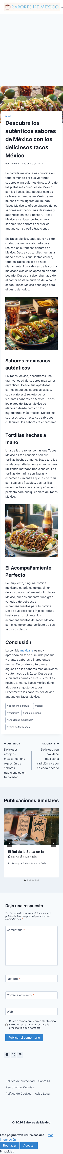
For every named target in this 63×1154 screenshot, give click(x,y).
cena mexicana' (32, 713)
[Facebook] (7, 1055)
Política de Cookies (18, 1093)
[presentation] (31, 826)
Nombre (13, 978)
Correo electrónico (20, 995)
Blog (8, 116)
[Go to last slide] (9, 843)
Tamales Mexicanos (18, 727)
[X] (13, 1055)
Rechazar (9, 1145)
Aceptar (29, 1145)
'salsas (39, 705)
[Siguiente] (53, 843)
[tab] (25, 880)
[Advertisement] (31, 47)
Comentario (16, 930)
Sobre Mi (44, 1081)
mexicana (26, 650)
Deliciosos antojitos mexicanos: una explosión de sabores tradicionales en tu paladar (15, 760)
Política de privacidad (20, 1081)
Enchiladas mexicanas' (20, 719)
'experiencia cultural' (19, 705)
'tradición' (13, 713)
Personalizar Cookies (20, 1087)
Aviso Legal (42, 1093)
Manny (13, 163)
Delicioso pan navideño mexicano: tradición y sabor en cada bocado (47, 756)
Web (10, 1011)
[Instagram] (20, 1055)
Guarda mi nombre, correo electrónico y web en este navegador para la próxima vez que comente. (32, 1024)
